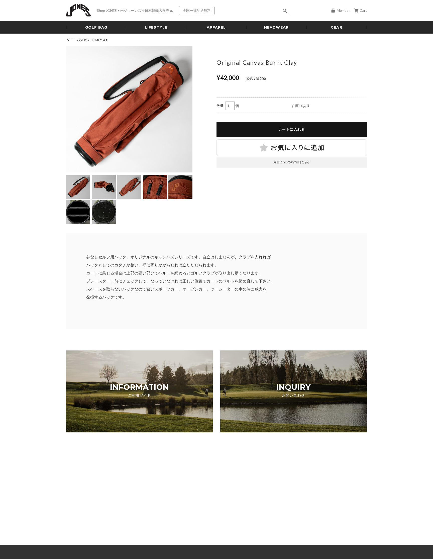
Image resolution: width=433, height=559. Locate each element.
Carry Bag (101, 39)
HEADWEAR (276, 27)
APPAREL (216, 27)
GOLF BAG (96, 27)
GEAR (336, 27)
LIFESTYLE (156, 27)
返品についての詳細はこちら (292, 162)
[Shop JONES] (78, 11)
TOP (68, 39)
